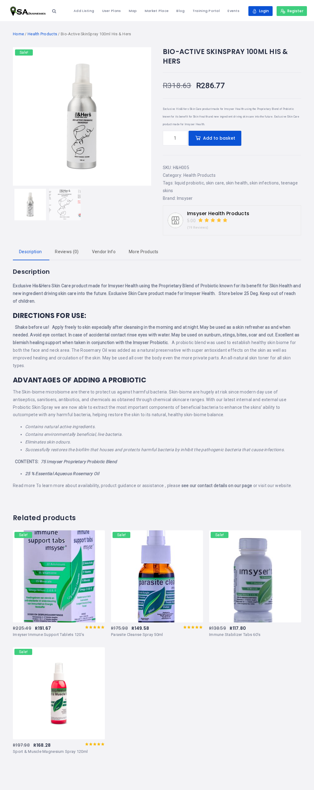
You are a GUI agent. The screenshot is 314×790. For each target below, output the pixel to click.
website (283, 485)
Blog (180, 10)
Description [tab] (30, 251)
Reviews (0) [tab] (66, 251)
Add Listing (84, 10)
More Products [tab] (144, 251)
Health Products (42, 34)
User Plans (111, 10)
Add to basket (219, 138)
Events (233, 10)
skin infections (264, 182)
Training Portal (206, 10)
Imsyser (185, 198)
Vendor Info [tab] (104, 251)
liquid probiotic (189, 182)
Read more (24, 485)
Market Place (157, 10)
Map (133, 10)
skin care (215, 182)
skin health (237, 182)
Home (18, 34)
